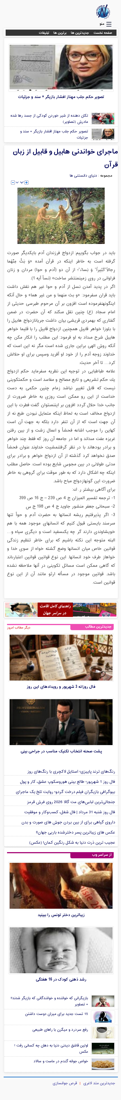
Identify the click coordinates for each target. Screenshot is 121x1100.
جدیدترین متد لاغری (99, 1083)
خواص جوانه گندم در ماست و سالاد (60, 1061)
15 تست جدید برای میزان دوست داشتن (56, 1014)
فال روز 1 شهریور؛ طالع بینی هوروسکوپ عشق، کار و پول (67, 782)
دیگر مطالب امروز (18, 627)
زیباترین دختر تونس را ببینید (61, 915)
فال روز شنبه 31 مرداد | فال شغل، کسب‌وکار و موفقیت (69, 812)
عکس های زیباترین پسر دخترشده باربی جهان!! (75, 832)
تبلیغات (44, 33)
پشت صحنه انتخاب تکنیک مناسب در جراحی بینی (61, 751)
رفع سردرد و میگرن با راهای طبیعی (60, 1030)
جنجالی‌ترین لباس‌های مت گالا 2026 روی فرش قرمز (71, 802)
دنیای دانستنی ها (83, 176)
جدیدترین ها (80, 33)
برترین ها (60, 33)
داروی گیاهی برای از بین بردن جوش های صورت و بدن (68, 822)
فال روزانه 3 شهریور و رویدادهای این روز (61, 687)
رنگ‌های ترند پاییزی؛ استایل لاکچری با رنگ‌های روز (71, 771)
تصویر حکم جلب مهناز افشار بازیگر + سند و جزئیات (61, 97)
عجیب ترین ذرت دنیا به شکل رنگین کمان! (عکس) (72, 842)
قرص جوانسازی (65, 1083)
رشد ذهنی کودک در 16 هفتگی (61, 979)
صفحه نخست (102, 33)
